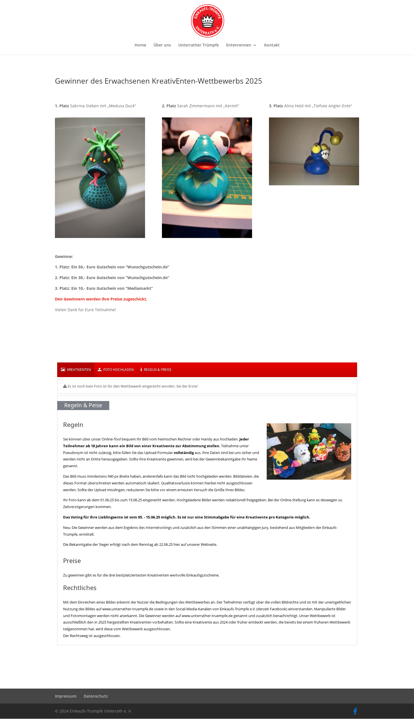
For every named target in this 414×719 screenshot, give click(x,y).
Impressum (65, 696)
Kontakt (272, 45)
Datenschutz (96, 696)
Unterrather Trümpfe (198, 45)
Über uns (162, 45)
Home (140, 45)
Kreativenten (78, 369)
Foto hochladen (118, 369)
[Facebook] (355, 711)
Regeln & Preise (157, 369)
